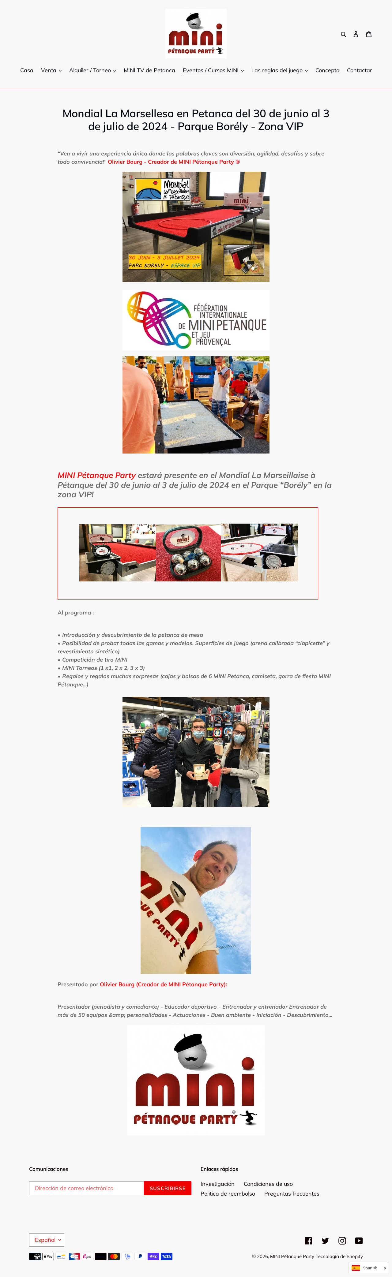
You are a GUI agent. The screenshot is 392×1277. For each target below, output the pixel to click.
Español (45, 1239)
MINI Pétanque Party (292, 1256)
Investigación (218, 1183)
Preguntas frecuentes (291, 1193)
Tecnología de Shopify (339, 1256)
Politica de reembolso (228, 1193)
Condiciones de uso (268, 1183)
